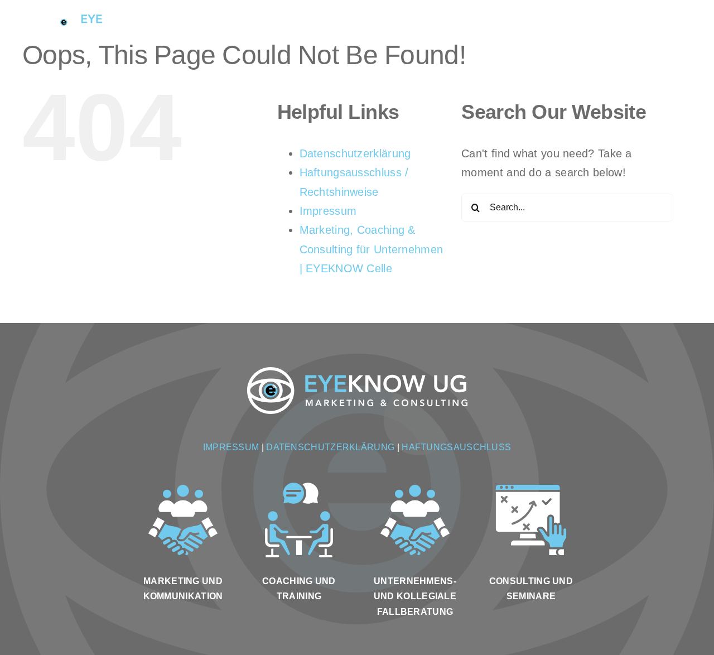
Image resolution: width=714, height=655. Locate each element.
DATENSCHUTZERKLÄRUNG (330, 447)
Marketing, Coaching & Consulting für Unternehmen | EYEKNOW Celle (371, 249)
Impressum (328, 211)
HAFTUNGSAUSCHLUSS (456, 447)
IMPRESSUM (231, 447)
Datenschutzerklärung (355, 153)
